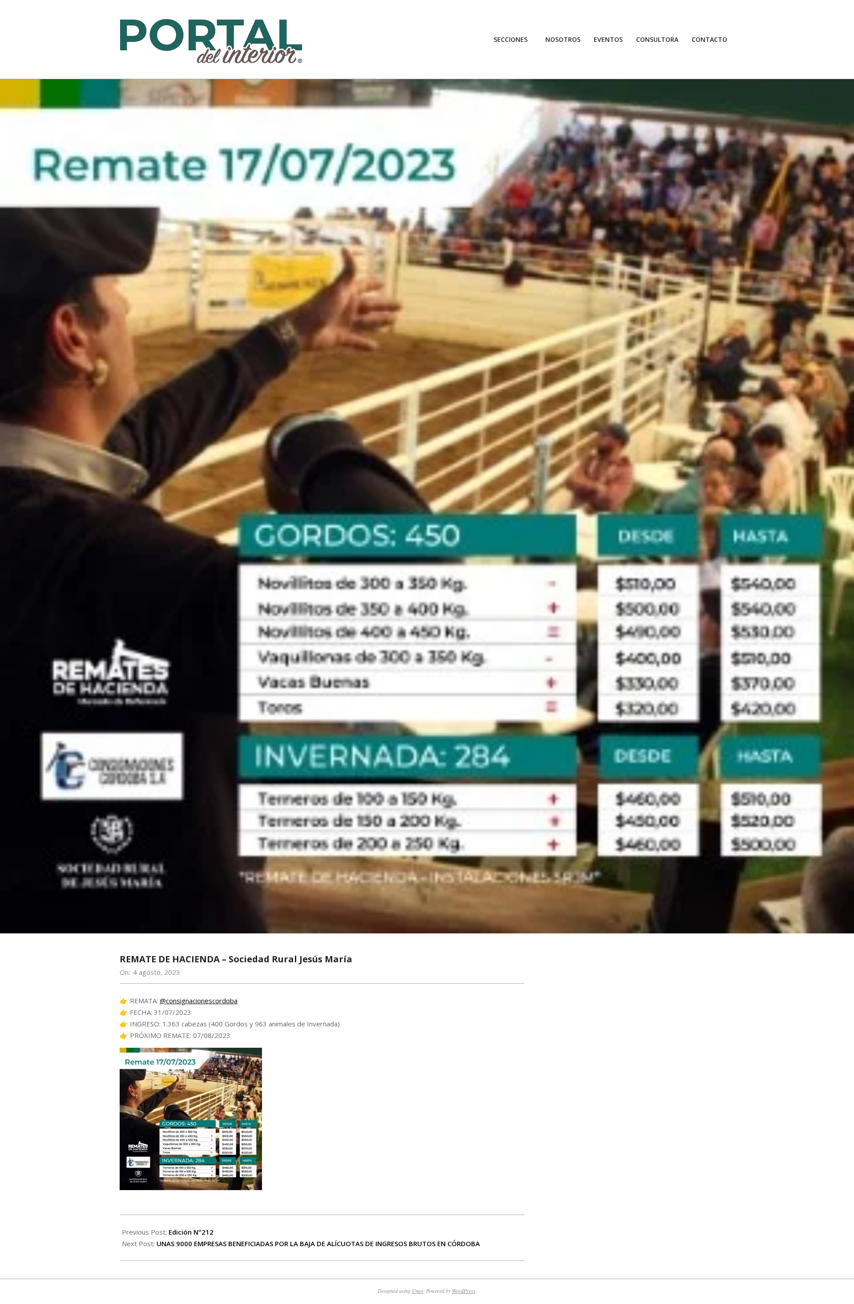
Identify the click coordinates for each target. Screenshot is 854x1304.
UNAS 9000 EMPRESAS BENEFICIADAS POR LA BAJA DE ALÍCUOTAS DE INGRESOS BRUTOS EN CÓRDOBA (318, 1243)
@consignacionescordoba (199, 1000)
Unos (417, 1290)
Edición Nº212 (191, 1231)
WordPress (463, 1290)
